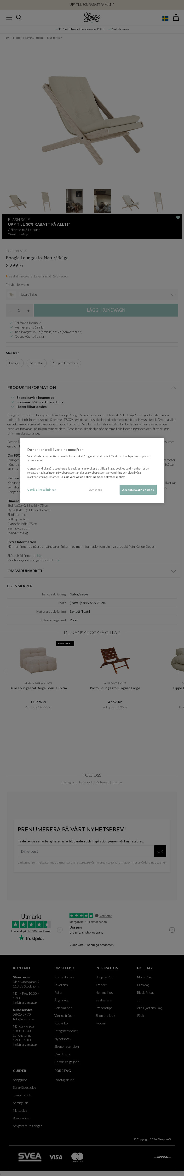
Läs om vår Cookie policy (76, 476)
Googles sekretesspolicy (109, 476)
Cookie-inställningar (41, 489)
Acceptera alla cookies (138, 489)
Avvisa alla (95, 489)
